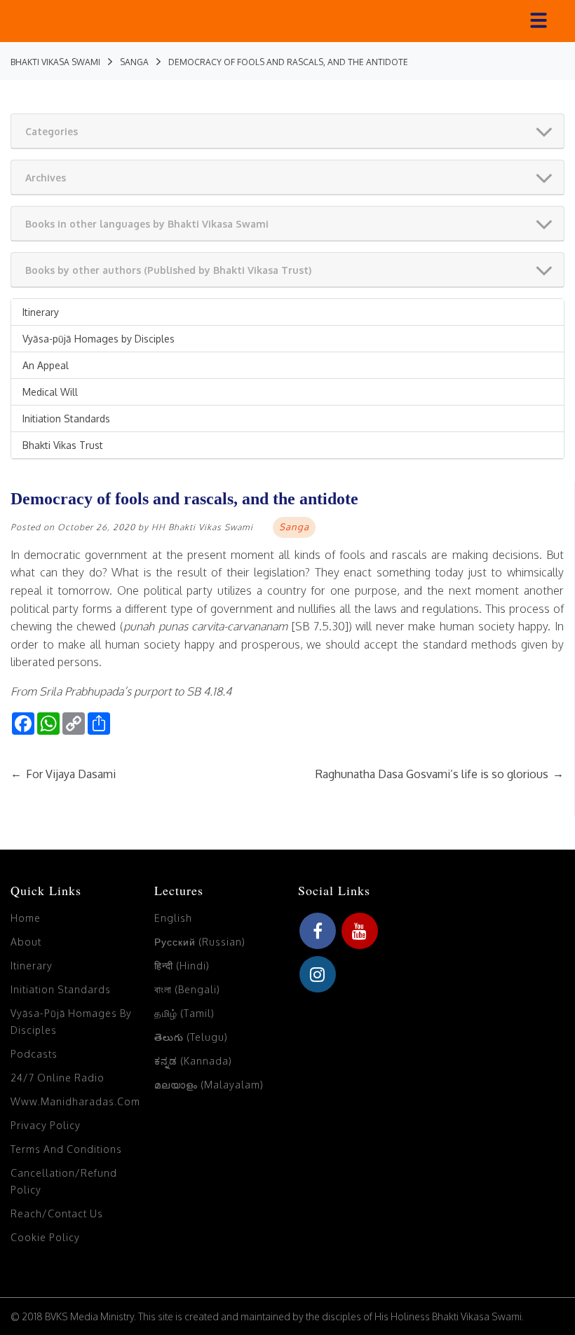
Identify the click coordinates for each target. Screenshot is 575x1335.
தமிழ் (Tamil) (184, 1013)
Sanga (294, 526)
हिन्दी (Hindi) (182, 965)
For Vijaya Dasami (63, 774)
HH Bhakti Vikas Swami (202, 527)
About (26, 942)
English (173, 918)
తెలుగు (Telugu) (191, 1037)
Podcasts (34, 1054)
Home (26, 918)
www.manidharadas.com (75, 1101)
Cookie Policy (45, 1237)
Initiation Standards (66, 418)
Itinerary (40, 312)
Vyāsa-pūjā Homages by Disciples (98, 339)
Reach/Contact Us (57, 1213)
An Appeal (45, 365)
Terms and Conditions (66, 1149)
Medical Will (50, 392)
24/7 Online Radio (57, 1078)
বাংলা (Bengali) (187, 989)
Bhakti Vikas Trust (62, 445)
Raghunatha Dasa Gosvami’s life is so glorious (440, 774)
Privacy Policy (46, 1125)
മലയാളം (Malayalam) (209, 1085)
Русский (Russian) (199, 942)
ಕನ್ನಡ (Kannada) (193, 1061)
